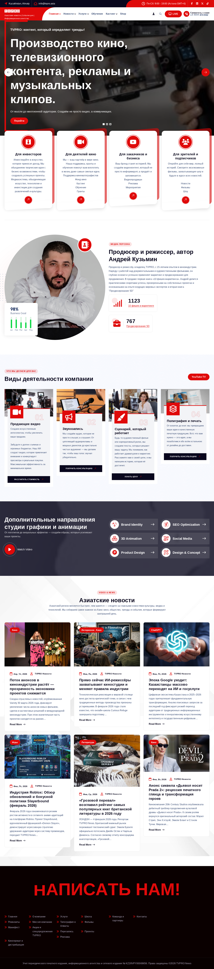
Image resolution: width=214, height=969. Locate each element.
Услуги (82, 14)
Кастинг (110, 14)
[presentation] (8, 72)
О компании (39, 916)
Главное (12, 916)
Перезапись (67, 931)
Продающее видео (25, 424)
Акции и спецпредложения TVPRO (42, 931)
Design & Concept (186, 552)
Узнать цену (131, 477)
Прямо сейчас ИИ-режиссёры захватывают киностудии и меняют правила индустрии (105, 684)
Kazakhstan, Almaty (19, 3)
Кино (14, 630)
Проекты (89, 931)
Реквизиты (14, 922)
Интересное (88, 630)
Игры (15, 742)
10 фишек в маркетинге (141, 305)
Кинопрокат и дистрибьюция (16, 943)
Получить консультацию (79, 469)
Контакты (142, 916)
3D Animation (131, 538)
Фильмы (89, 922)
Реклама (65, 937)
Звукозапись (73, 429)
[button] (104, 124)
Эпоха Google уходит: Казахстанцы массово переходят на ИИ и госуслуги (174, 684)
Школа (88, 916)
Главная (54, 14)
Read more (16, 724)
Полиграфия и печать (184, 421)
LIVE (175, 14)
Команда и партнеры (118, 918)
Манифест (14, 927)
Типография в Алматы (68, 924)
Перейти (19, 121)
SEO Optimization (186, 524)
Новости (68, 14)
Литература (88, 742)
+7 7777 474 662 (199, 15)
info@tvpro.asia (47, 3)
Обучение (97, 14)
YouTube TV (199, 377)
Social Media (182, 538)
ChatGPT (156, 630)
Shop (123, 14)
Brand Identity (132, 524)
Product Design (133, 552)
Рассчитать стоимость (27, 479)
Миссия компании (42, 922)
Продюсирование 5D (138, 326)
